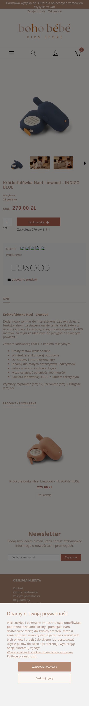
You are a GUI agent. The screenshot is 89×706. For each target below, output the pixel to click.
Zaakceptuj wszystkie (44, 666)
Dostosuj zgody (44, 678)
